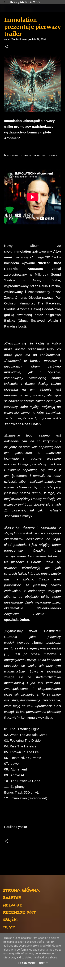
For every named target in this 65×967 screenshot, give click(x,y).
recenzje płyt (19, 911)
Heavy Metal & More (25, 2)
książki (10, 919)
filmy (9, 926)
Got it (43, 963)
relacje (12, 904)
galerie (12, 897)
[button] (6, 47)
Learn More (27, 963)
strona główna (21, 889)
